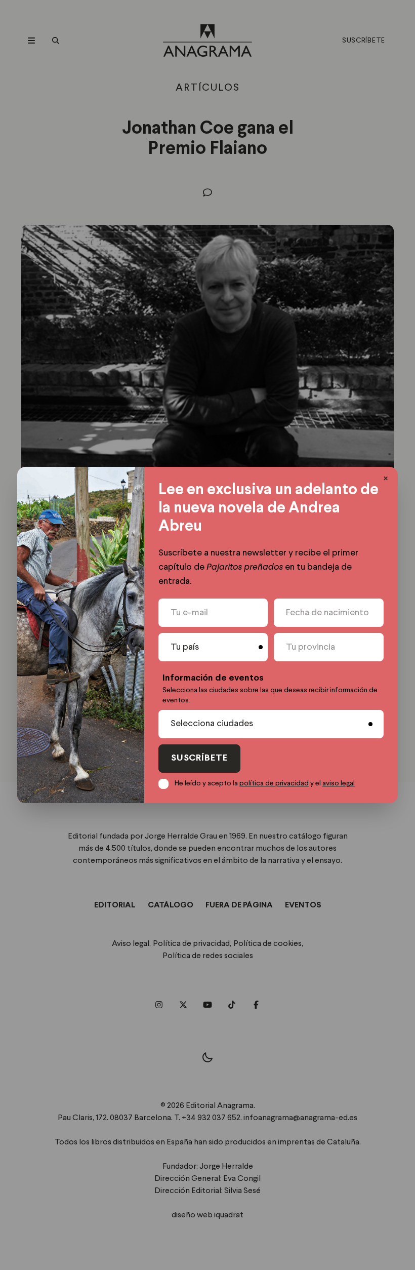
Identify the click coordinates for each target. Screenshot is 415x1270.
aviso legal (338, 783)
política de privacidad (274, 783)
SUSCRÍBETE (199, 758)
